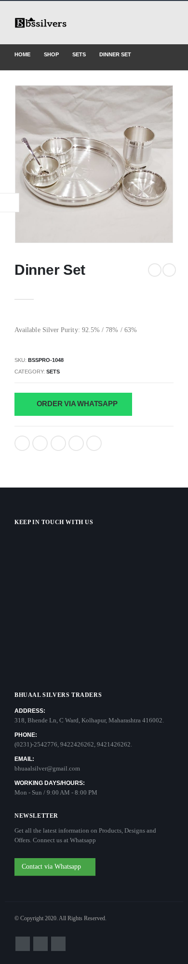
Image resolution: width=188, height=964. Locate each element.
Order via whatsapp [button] (76, 403)
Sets (53, 371)
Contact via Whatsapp (52, 866)
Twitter (40, 443)
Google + (76, 443)
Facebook (22, 443)
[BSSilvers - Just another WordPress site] (40, 23)
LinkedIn (58, 443)
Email (94, 443)
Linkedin (58, 944)
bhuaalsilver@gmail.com (47, 768)
